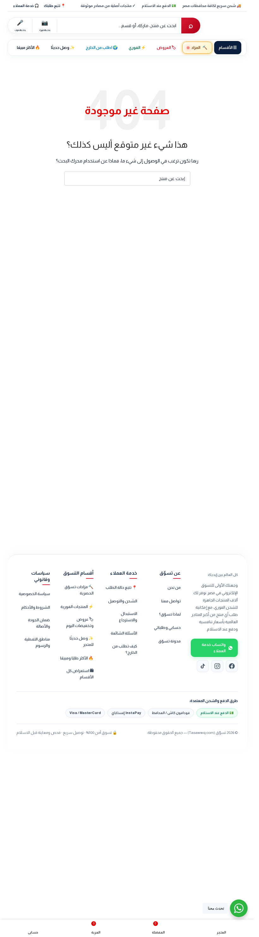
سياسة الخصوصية (34, 594)
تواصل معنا (171, 601)
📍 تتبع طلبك (54, 6)
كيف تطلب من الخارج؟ (124, 649)
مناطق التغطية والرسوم (37, 642)
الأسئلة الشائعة (124, 633)
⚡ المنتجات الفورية (76, 607)
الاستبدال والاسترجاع (128, 617)
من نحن (174, 587)
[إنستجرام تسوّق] (217, 666)
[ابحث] (71, 178)
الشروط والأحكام (35, 607)
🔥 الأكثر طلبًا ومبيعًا (76, 658)
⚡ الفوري (137, 47)
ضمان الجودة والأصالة (39, 623)
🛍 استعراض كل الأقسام (79, 674)
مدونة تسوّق (169, 641)
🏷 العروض (166, 47)
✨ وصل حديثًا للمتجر (81, 641)
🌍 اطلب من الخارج (102, 47)
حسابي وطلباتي (167, 627)
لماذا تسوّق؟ (170, 614)
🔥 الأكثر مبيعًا (28, 47)
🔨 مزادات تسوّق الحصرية (78, 590)
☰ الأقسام (228, 47)
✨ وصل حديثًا (63, 47)
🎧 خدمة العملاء (26, 6)
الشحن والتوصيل (122, 601)
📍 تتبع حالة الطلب (121, 587)
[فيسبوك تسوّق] (232, 666)
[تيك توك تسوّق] (203, 666)
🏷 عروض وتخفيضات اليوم (79, 622)
